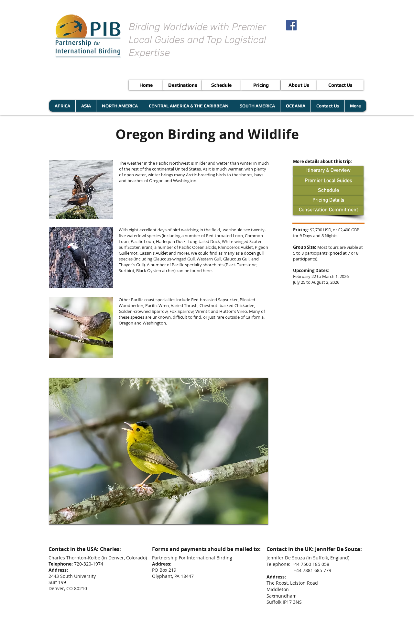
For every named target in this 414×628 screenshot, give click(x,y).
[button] (158, 451)
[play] (252, 518)
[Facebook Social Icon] (291, 25)
